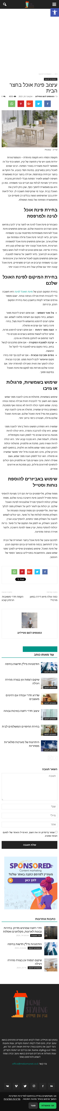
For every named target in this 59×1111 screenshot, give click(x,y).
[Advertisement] (29, 39)
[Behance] (51, 1086)
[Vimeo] (16, 1086)
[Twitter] (25, 1086)
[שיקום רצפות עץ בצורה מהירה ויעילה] (49, 683)
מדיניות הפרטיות (12, 1099)
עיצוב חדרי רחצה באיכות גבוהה (21, 710)
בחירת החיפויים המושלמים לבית (20, 726)
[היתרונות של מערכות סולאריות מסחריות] (49, 746)
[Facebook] (42, 1086)
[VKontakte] (7, 1086)
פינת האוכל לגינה (24, 291)
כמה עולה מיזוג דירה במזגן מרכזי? (43, 598)
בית (56, 74)
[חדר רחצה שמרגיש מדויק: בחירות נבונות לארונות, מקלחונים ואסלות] (50, 932)
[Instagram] (34, 1086)
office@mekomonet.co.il (25, 1063)
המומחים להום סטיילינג (44, 96)
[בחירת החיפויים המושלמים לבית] (49, 730)
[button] (54, 12)
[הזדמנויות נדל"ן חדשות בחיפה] (49, 667)
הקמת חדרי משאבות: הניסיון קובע (12, 598)
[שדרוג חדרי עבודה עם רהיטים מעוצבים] (49, 699)
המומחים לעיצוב (50, 79)
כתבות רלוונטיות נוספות (38, 649)
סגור (33, 1105)
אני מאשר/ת (47, 1105)
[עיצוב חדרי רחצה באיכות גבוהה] (49, 714)
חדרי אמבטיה (36, 935)
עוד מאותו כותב (44, 654)
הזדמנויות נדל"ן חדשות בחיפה (22, 664)
